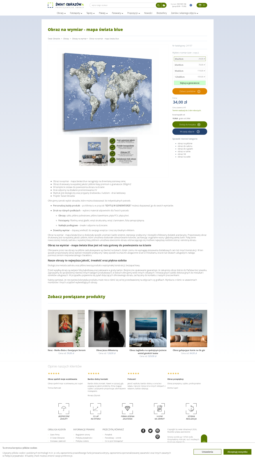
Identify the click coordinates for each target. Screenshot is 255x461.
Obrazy (60, 13)
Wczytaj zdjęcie (187, 131)
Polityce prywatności (14, 455)
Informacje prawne (84, 429)
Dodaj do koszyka (187, 124)
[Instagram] (157, 431)
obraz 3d (182, 154)
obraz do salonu (185, 146)
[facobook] (190, 5)
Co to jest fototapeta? (114, 441)
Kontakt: (178, 5)
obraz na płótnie (185, 143)
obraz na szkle (184, 156)
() (203, 4)
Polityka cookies (82, 441)
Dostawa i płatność (58, 441)
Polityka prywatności (84, 438)
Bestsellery (162, 13)
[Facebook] (143, 431)
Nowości (148, 13)
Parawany (116, 13)
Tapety (89, 13)
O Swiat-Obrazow (57, 438)
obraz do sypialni (185, 148)
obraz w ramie (184, 151)
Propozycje (132, 13)
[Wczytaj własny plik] (164, 5)
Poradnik (108, 434)
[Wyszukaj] (158, 5)
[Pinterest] (157, 437)
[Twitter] (150, 431)
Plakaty (102, 13)
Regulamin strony (83, 434)
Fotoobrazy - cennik (113, 438)
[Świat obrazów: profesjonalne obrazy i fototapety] (66, 5)
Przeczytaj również (113, 429)
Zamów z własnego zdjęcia (183, 13)
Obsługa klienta (57, 429)
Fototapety (75, 13)
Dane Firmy (55, 434)
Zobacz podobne (187, 91)
